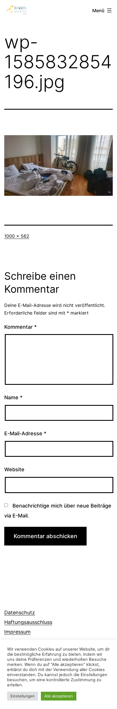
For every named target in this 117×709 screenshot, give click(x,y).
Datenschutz (19, 612)
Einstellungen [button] (23, 696)
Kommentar (20, 327)
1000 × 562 (16, 236)
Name (13, 397)
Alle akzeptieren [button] (58, 696)
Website (14, 469)
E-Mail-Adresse (25, 433)
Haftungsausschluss (28, 622)
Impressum (17, 632)
